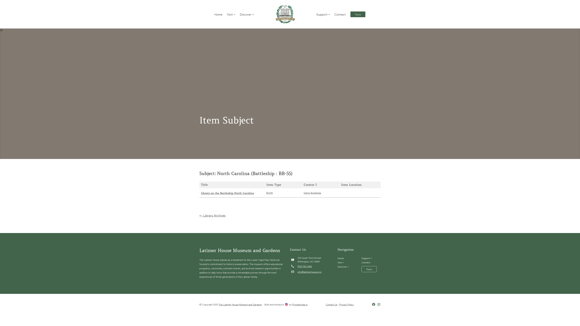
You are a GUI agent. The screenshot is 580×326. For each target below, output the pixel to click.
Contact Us (331, 304)
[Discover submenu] (253, 14)
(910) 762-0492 (305, 266)
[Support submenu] (329, 14)
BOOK (269, 193)
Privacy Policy (346, 304)
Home (218, 14)
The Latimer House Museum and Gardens (240, 304)
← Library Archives (212, 215)
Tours (358, 14)
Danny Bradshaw (312, 193)
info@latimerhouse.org (309, 272)
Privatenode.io (300, 304)
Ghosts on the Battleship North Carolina (227, 193)
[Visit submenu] (234, 14)
